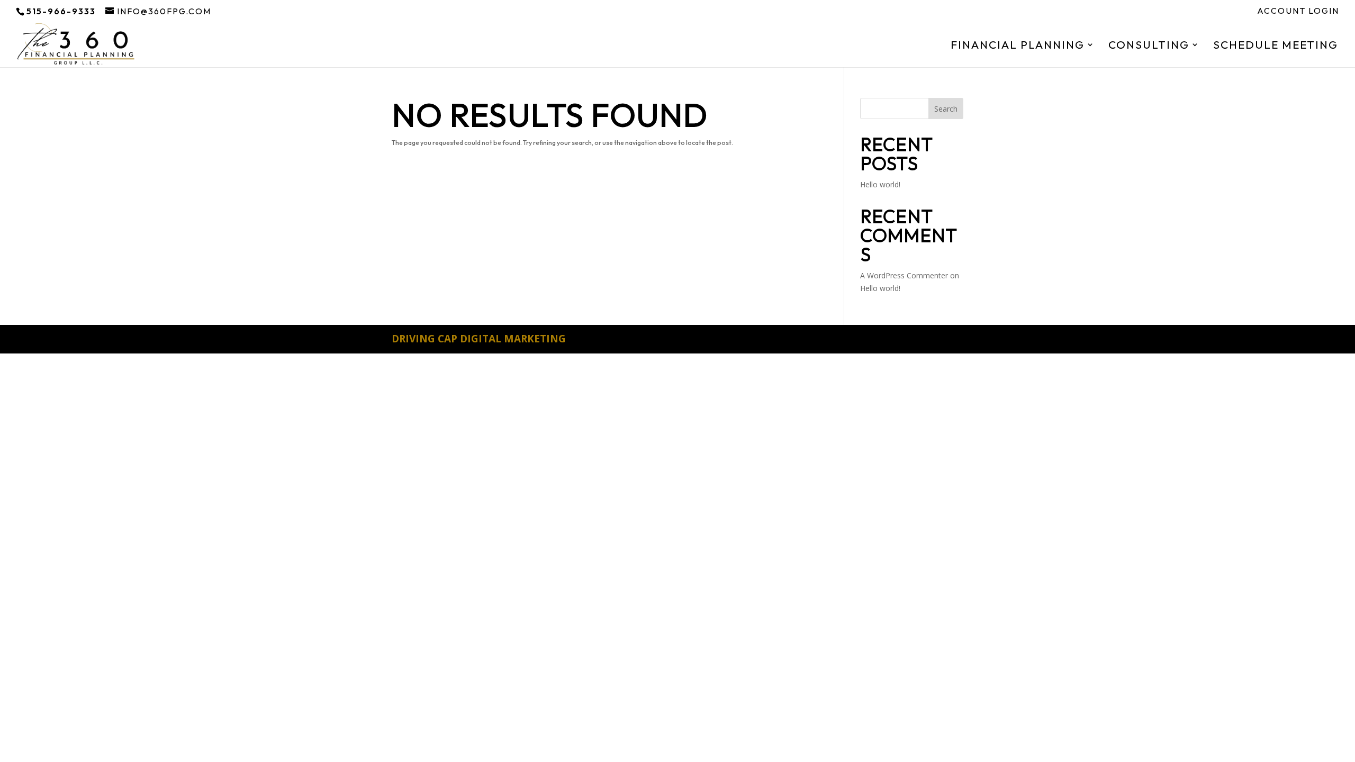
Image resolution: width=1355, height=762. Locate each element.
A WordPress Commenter (904, 275)
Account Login (1298, 11)
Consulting (1148, 46)
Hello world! (880, 184)
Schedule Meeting (1275, 46)
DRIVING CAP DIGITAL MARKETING (479, 339)
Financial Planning (1018, 46)
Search (945, 109)
